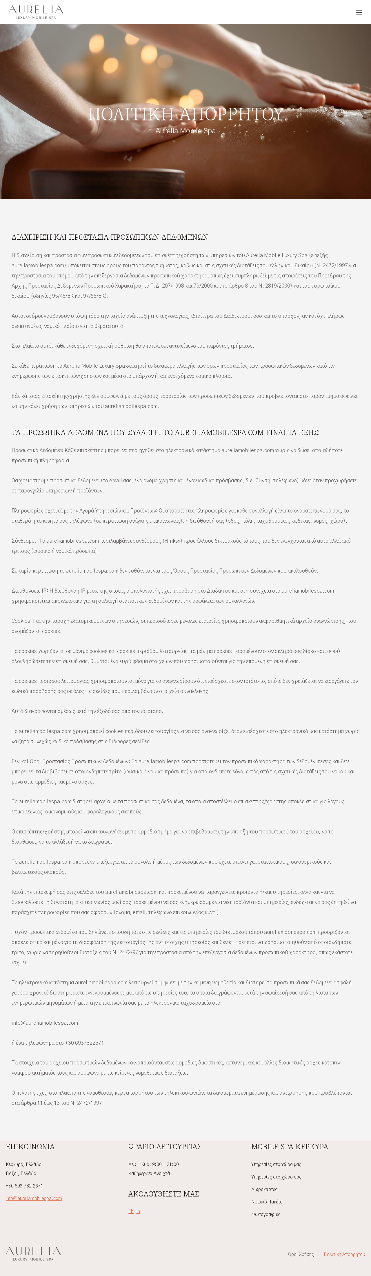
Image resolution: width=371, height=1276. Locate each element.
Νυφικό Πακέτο (267, 1202)
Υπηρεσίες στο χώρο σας (276, 1177)
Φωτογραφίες (265, 1214)
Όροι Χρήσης (301, 1254)
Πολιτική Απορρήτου (344, 1254)
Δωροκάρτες (264, 1189)
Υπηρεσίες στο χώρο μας (276, 1164)
